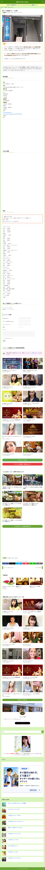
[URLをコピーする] (39, 563)
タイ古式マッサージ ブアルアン (14, 815)
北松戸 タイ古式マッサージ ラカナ (15, 827)
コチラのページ (10, 221)
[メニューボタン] (2, 2)
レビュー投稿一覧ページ (34, 353)
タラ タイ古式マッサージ (13, 845)
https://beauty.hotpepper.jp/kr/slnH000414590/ (12, 114)
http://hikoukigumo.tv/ (7, 112)
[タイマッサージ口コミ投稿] (22, 2)
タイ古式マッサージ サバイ (13, 839)
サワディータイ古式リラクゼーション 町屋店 (17, 803)
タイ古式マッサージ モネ (13, 852)
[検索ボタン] (43, 2)
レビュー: (5, 329)
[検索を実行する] (42, 732)
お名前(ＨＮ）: (6, 318)
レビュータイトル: (6, 324)
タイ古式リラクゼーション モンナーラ (15, 821)
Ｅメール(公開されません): (8, 321)
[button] (5, 563)
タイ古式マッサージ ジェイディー (14, 858)
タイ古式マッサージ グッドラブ (14, 833)
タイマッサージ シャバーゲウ (14, 809)
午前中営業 (8, 12)
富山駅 (12, 12)
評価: (4, 327)
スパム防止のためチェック (8, 338)
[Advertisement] (22, 134)
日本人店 (15, 12)
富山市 (4, 12)
